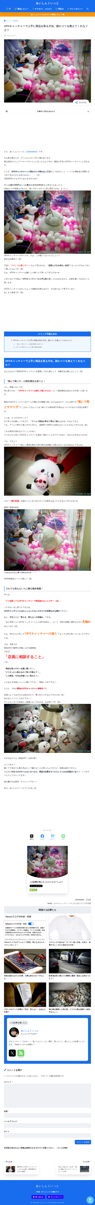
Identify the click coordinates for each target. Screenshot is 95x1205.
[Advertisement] (47, 131)
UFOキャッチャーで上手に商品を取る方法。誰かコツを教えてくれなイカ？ (42, 340)
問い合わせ (39, 1197)
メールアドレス (11, 1121)
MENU (90, 1201)
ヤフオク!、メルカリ (43, 9)
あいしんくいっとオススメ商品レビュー (47, 14)
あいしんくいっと (47, 3)
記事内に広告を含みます (46, 111)
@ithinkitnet (31, 152)
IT (10, 9)
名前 (6, 1111)
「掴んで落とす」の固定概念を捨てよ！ (30, 344)
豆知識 (88, 900)
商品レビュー (23, 9)
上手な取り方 (77, 903)
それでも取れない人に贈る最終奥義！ (29, 347)
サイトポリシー (76, 9)
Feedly (21, 1057)
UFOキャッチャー (62, 903)
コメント (8, 1082)
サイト (7, 1131)
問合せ (61, 9)
